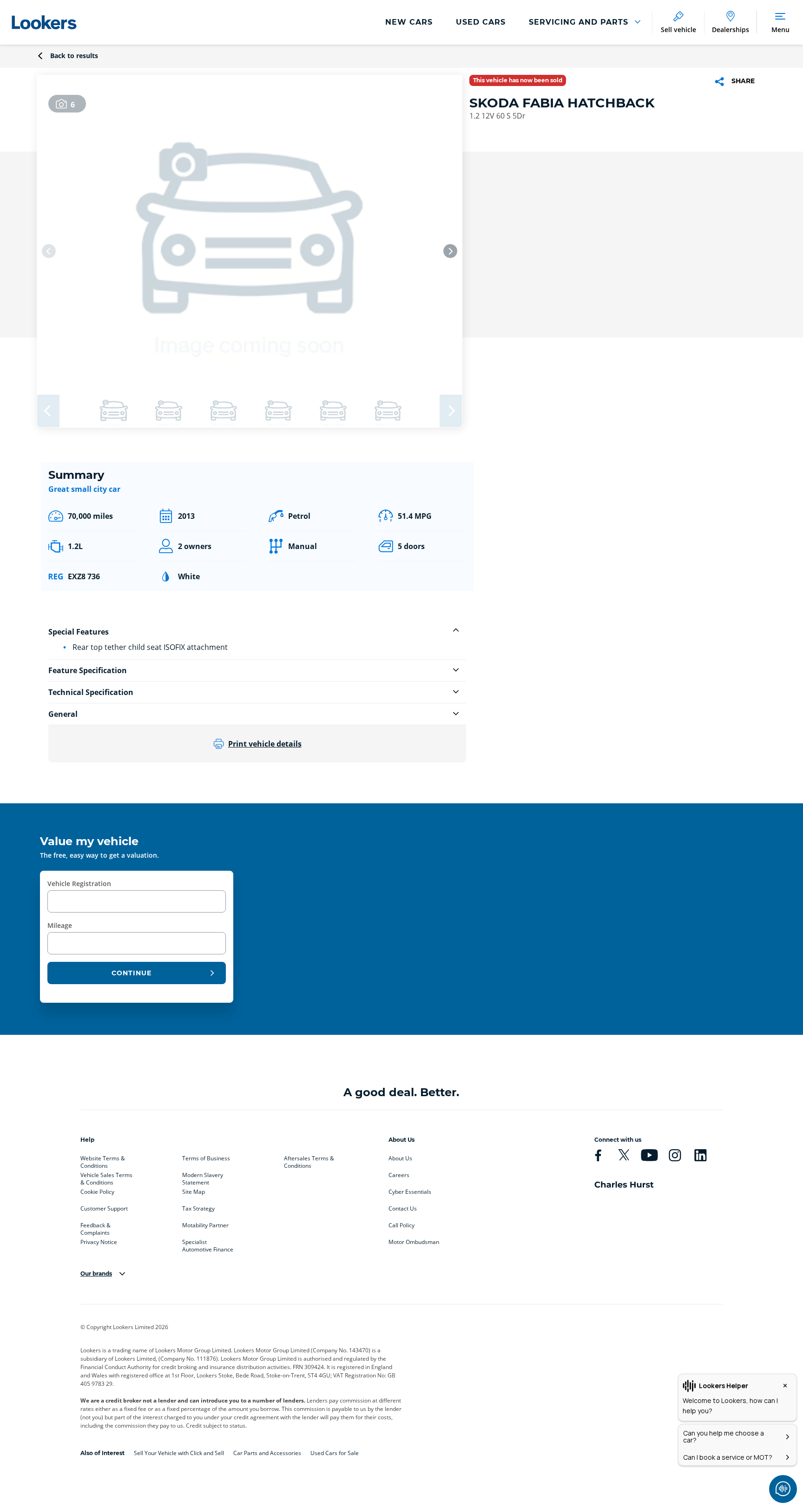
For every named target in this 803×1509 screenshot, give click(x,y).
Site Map (193, 1192)
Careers (398, 1175)
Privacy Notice (98, 1242)
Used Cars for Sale (334, 1453)
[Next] (450, 251)
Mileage (59, 925)
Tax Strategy (198, 1208)
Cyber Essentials (409, 1192)
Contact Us (402, 1208)
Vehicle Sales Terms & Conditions (106, 1177)
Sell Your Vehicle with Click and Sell (179, 1453)
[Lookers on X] (623, 1155)
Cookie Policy (97, 1192)
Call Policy (401, 1225)
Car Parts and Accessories (267, 1453)
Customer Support (104, 1208)
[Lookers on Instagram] (674, 1155)
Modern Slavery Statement (202, 1177)
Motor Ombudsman (413, 1242)
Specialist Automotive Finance (207, 1244)
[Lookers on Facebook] (598, 1155)
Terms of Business (206, 1158)
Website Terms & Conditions (102, 1160)
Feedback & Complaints (95, 1227)
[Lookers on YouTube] (649, 1155)
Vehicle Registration (79, 883)
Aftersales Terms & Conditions (309, 1160)
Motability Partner (205, 1225)
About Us (400, 1158)
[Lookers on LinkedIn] (700, 1155)
